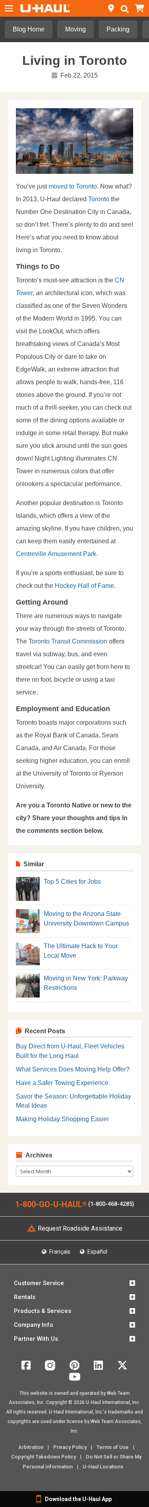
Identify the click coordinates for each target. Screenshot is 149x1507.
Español (96, 1251)
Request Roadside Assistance (80, 1228)
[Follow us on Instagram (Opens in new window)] (50, 1368)
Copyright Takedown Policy (43, 1457)
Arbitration (30, 1447)
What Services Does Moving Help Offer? (73, 1069)
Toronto (98, 199)
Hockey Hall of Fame (84, 585)
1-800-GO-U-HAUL (51, 1204)
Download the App (78, 1499)
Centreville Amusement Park (56, 553)
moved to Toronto (72, 186)
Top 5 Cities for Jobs (72, 881)
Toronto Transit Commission (69, 641)
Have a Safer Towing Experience (62, 1082)
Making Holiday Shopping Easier (62, 1119)
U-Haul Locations (103, 1467)
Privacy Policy (70, 1447)
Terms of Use (113, 1447)
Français (59, 1251)
